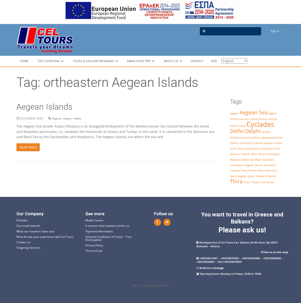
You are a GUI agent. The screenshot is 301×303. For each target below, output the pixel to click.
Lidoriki (245, 154)
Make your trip (138, 61)
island (241, 148)
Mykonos (235, 159)
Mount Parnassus (269, 154)
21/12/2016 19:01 (31, 118)
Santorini (271, 170)
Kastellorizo (268, 148)
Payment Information (99, 231)
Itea (248, 148)
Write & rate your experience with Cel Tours (45, 237)
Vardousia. (267, 182)
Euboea (257, 143)
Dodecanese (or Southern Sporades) (251, 137)
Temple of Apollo (265, 176)
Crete (242, 126)
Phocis (253, 170)
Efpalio (234, 143)
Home (24, 61)
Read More (28, 147)
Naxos (246, 159)
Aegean (56, 118)
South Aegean (238, 176)
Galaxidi (268, 143)
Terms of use (94, 251)
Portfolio (22, 220)
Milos (254, 154)
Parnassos (270, 165)
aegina (272, 113)
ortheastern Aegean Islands (246, 165)
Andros (263, 119)
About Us (171, 61)
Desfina (266, 132)
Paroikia (235, 170)
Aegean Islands (44, 107)
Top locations (49, 61)
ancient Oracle (249, 119)
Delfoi (237, 131)
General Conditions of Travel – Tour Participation (108, 238)
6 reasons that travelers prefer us (107, 226)
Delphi (253, 131)
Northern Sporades (262, 159)
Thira (236, 181)
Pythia (261, 170)
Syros (251, 176)
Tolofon (256, 182)
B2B (214, 61)
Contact (196, 61)
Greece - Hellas (72, 118)
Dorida (278, 137)
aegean (234, 113)
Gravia (278, 143)
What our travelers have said (35, 231)
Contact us (23, 242)
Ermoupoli (245, 143)
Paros (244, 170)
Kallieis (255, 148)
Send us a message (212, 268)
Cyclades (260, 124)
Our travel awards (28, 226)
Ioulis (233, 148)
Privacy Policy (94, 245)
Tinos (246, 182)
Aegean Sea (253, 112)
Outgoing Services (28, 248)
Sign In (274, 31)
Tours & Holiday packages (93, 61)
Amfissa (234, 119)
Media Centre (94, 220)
